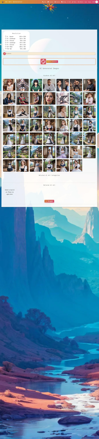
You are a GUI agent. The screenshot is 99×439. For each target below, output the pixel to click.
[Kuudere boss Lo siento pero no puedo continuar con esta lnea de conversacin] (62, 85)
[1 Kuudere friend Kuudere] (9, 85)
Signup (89, 2)
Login (86, 2)
